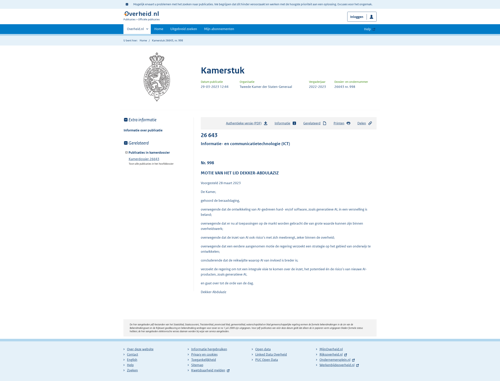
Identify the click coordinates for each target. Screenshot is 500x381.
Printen (339, 123)
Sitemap (197, 365)
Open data (263, 349)
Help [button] (367, 29)
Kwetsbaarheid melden (208, 370)
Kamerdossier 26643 (144, 159)
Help (130, 365)
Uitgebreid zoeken (183, 29)
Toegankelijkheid (203, 360)
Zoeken (132, 370)
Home (158, 29)
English (132, 360)
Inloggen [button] (356, 17)
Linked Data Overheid (271, 354)
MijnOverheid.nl (331, 349)
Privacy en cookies (204, 354)
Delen (361, 123)
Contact (132, 354)
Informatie (282, 123)
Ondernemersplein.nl (335, 360)
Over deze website (140, 349)
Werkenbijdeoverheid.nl (337, 365)
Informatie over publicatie (143, 130)
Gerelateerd (312, 123)
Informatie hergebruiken (209, 349)
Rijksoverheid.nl (331, 354)
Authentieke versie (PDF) (245, 124)
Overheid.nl (135, 30)
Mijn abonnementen (219, 29)
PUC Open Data (266, 360)
